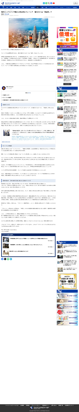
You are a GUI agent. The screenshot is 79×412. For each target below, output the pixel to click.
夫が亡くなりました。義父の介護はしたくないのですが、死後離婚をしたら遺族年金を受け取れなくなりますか (70, 95)
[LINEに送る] (8, 259)
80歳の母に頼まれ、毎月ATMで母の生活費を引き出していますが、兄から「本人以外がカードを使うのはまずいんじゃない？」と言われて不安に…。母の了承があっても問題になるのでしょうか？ (70, 125)
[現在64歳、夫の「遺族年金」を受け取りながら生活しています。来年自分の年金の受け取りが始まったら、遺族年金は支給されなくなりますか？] (60, 117)
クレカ (56, 7)
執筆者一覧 (61, 405)
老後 (42, 7)
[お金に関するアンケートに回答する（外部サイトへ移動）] (67, 281)
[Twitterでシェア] (5, 259)
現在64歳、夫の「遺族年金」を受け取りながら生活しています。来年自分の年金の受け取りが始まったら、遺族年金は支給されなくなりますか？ (70, 117)
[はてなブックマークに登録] (11, 259)
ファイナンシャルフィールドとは (11, 405)
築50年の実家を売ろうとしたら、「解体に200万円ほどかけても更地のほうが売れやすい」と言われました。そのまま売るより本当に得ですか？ (70, 102)
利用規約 (27, 405)
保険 (23, 7)
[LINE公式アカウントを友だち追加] (46, 3)
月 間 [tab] (72, 91)
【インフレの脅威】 (7, 97)
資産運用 (33, 7)
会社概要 (22, 405)
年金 (19, 7)
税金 (15, 7)
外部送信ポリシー (45, 405)
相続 (11, 7)
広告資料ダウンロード (69, 405)
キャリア (51, 7)
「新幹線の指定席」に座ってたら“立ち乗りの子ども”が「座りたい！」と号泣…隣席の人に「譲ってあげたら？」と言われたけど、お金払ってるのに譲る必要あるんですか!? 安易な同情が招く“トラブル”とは (70, 109)
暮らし (38, 7)
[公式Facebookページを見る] (51, 3)
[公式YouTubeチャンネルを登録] (53, 3)
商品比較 (75, 7)
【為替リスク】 (6, 95)
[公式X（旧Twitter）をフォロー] (49, 3)
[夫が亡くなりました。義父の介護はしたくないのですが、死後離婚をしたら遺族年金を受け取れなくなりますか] (60, 95)
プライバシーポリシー (36, 405)
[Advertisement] (28, 76)
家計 (46, 7)
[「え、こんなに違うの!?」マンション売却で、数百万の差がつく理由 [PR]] (67, 271)
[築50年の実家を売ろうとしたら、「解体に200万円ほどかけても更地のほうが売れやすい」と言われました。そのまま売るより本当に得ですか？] (60, 101)
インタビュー (68, 7)
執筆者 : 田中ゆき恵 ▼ (10, 86)
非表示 (29, 92)
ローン (27, 7)
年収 (7, 7)
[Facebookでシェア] (2, 259)
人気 (3, 7)
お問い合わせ (53, 405)
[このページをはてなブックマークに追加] (44, 3)
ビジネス (62, 7)
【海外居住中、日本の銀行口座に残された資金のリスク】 (15, 100)
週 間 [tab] (62, 91)
